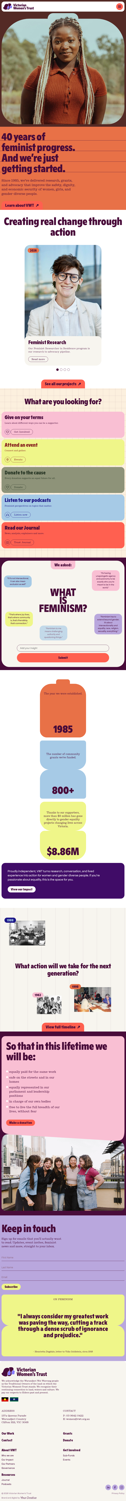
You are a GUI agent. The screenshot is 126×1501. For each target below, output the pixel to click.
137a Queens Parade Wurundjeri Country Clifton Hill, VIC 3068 (15, 1419)
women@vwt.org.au (78, 1419)
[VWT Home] (18, 6)
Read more (38, 359)
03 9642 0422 (74, 1415)
